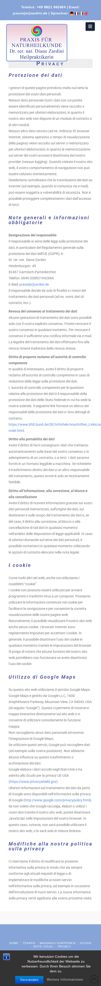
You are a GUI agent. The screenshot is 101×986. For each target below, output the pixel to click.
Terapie (29, 943)
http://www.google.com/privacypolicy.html (57, 800)
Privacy (64, 946)
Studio (86, 943)
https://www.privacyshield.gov (33, 782)
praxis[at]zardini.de (34, 284)
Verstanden (29, 980)
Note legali (43, 946)
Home (13, 943)
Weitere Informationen (65, 979)
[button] (90, 26)
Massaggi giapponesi (58, 943)
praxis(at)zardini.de (30, 13)
